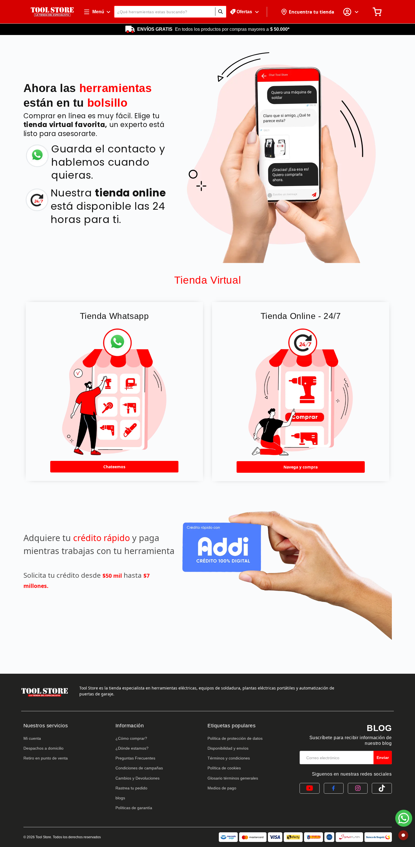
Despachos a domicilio (43, 748)
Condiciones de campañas (139, 768)
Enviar (383, 757)
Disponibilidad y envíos (227, 748)
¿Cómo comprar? (131, 738)
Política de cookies (224, 768)
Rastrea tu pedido (131, 788)
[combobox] (170, 11)
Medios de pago (221, 788)
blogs (120, 798)
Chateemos (114, 466)
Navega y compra (300, 467)
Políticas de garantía (133, 808)
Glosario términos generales (232, 778)
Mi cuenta (32, 738)
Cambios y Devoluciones (137, 778)
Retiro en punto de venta (45, 758)
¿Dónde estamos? (131, 748)
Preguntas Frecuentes (135, 758)
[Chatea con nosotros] (403, 818)
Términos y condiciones (228, 758)
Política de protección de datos (235, 738)
